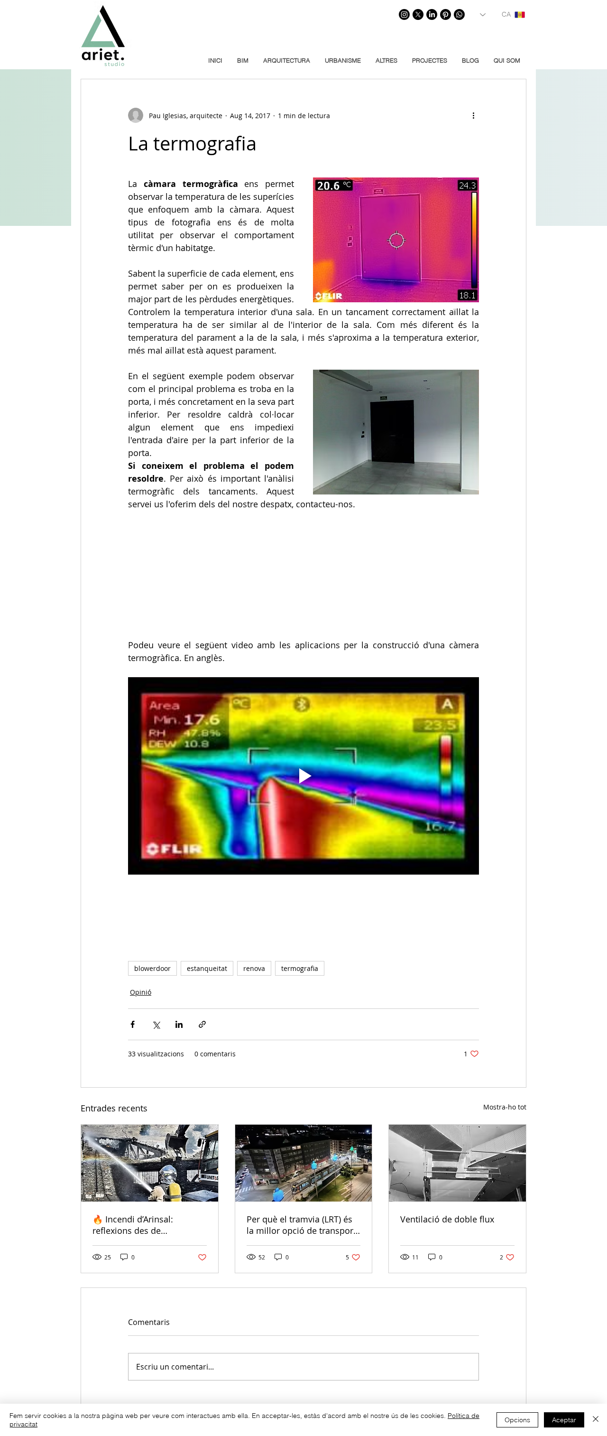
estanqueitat (207, 968)
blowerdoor (152, 968)
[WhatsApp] (459, 14)
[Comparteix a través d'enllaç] (202, 1024)
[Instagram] (404, 14)
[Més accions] (473, 115)
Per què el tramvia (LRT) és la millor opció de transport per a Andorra (301, 1224)
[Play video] (303, 776)
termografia (299, 968)
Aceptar (564, 1420)
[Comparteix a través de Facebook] (132, 1024)
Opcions (517, 1420)
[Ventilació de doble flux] (457, 1163)
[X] (418, 14)
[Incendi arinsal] (149, 1163)
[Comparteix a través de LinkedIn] (179, 1024)
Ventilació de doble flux (447, 1219)
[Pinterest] (445, 14)
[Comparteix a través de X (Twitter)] (155, 1024)
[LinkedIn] (431, 14)
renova (254, 968)
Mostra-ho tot (504, 1106)
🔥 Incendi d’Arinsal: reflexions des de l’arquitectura (132, 1224)
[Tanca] (595, 1419)
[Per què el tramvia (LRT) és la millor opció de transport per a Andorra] (303, 1163)
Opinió (140, 992)
